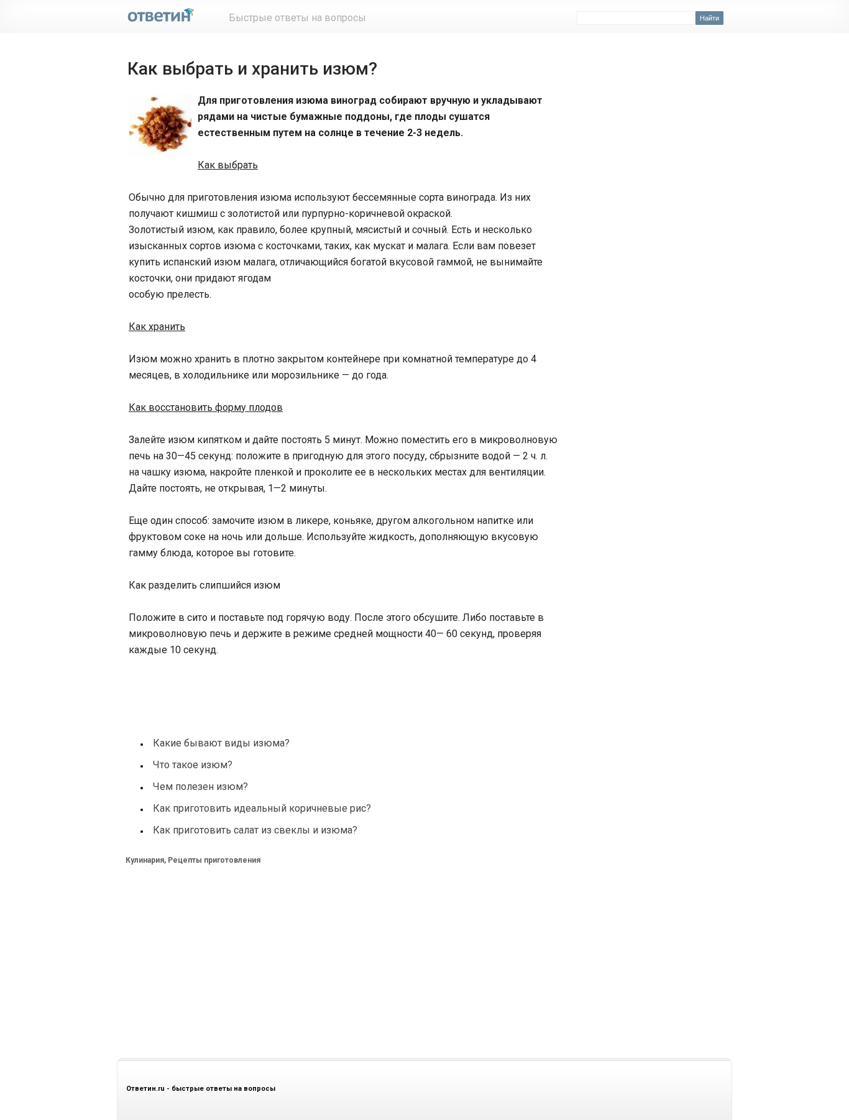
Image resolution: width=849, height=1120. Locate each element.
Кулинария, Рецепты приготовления (193, 860)
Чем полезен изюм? (200, 786)
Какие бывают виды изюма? (221, 743)
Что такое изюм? (192, 765)
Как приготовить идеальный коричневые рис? (262, 808)
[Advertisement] (348, 689)
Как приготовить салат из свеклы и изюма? (255, 830)
